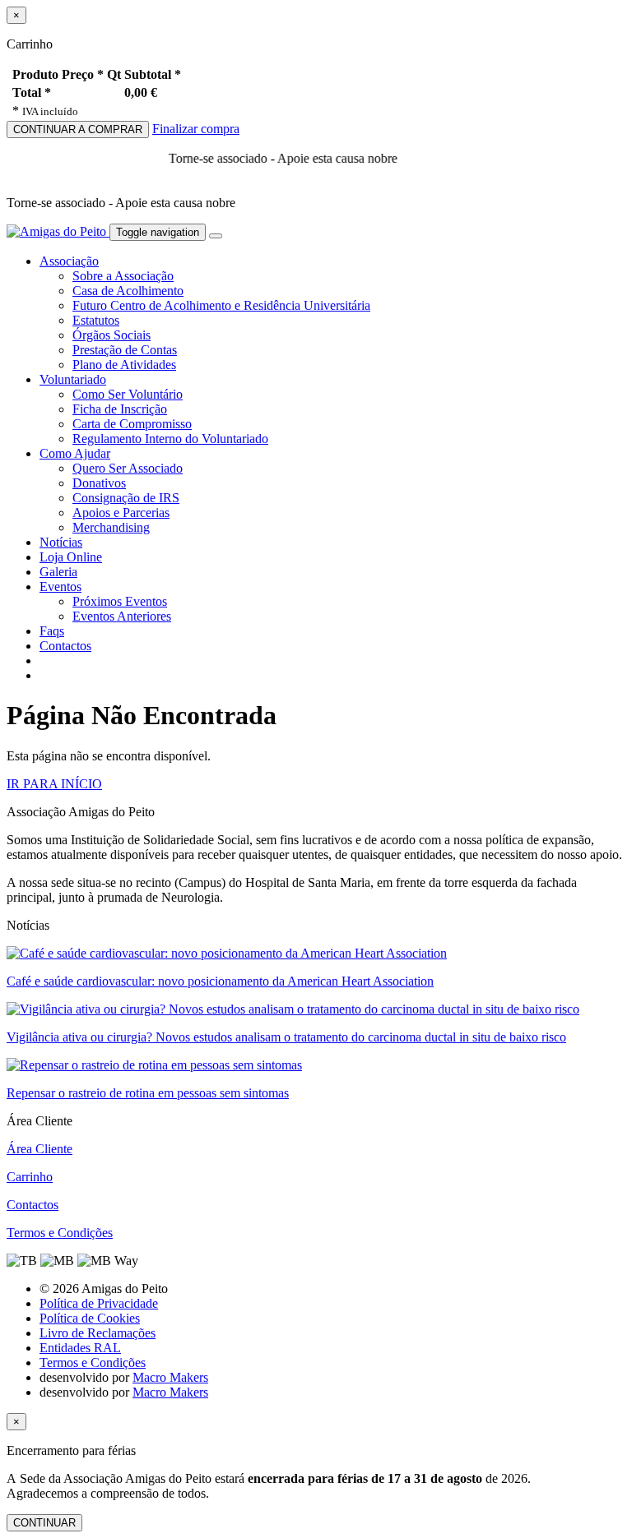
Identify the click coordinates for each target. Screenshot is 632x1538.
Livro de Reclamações (98, 1333)
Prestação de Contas (124, 350)
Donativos (99, 483)
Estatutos (95, 320)
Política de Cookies (90, 1318)
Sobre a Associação (123, 276)
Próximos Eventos (119, 601)
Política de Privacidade (99, 1303)
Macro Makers (170, 1377)
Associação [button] (69, 261)
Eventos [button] (60, 586)
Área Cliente (39, 1149)
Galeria (58, 572)
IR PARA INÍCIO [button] (54, 784)
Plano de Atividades (124, 365)
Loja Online (71, 557)
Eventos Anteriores (121, 616)
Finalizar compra (195, 129)
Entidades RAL (80, 1348)
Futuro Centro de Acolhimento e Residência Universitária (221, 305)
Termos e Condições (60, 1233)
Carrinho (30, 1177)
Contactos (65, 646)
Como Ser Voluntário (127, 394)
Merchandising (111, 527)
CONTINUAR (44, 1523)
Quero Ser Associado (127, 468)
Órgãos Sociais (111, 335)
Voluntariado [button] (73, 379)
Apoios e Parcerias (121, 513)
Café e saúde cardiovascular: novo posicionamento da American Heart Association (220, 981)
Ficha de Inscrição (119, 409)
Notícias (61, 542)
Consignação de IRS (125, 498)
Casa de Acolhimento (128, 291)
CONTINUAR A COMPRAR (77, 129)
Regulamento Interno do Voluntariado (170, 439)
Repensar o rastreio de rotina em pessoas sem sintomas (148, 1093)
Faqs (52, 631)
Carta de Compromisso (132, 424)
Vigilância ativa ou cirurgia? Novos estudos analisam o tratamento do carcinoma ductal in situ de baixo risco (286, 1037)
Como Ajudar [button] (75, 453)
